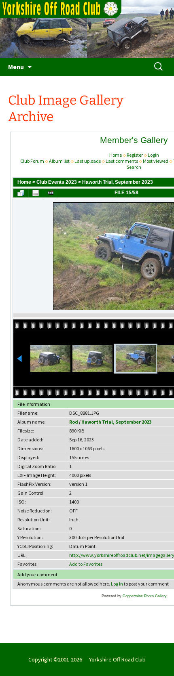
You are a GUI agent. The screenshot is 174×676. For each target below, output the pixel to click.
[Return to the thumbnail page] (20, 193)
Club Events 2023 (56, 182)
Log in (117, 584)
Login (153, 155)
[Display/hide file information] (35, 193)
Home (115, 155)
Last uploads (87, 161)
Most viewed (155, 161)
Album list (59, 161)
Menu (16, 67)
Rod (73, 422)
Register (135, 155)
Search (134, 167)
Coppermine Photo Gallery (145, 596)
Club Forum (32, 161)
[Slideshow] (50, 193)
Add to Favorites (85, 564)
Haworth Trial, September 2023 (117, 182)
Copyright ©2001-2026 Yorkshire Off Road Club (87, 659)
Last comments (122, 161)
